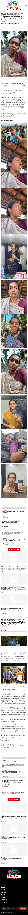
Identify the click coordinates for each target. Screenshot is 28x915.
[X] (5, 28)
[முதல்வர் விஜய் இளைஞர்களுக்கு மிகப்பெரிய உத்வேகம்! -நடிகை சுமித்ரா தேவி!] (14, 557)
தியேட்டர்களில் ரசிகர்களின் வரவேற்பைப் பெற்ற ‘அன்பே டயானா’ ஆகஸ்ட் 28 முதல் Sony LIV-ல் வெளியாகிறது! (13, 540)
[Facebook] (2, 28)
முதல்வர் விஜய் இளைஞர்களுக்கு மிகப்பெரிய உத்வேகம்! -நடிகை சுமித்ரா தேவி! (13, 512)
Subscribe (23, 908)
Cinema (6, 13)
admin (4, 26)
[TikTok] (15, 882)
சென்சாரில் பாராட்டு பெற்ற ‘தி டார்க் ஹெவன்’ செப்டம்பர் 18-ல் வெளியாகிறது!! (13, 530)
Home (2, 13)
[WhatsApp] (12, 28)
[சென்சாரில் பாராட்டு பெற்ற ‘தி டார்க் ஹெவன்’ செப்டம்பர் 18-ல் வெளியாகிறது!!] (14, 599)
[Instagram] (13, 882)
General (4, 510)
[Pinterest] (9, 28)
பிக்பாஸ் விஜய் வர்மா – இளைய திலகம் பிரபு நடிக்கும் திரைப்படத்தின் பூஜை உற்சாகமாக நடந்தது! (11, 522)
